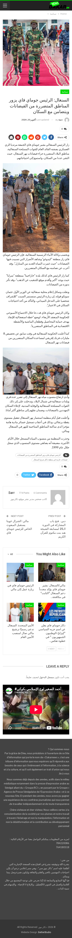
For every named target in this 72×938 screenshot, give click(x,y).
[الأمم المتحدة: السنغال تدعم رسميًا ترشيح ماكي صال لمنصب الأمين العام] (20, 612)
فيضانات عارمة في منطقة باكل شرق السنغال (50, 460)
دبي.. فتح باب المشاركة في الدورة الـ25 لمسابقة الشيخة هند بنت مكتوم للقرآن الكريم (53, 528)
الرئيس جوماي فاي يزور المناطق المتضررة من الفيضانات (39, 455)
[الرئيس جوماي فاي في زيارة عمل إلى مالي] (20, 572)
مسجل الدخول (46, 677)
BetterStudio (44, 932)
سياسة (65, 91)
